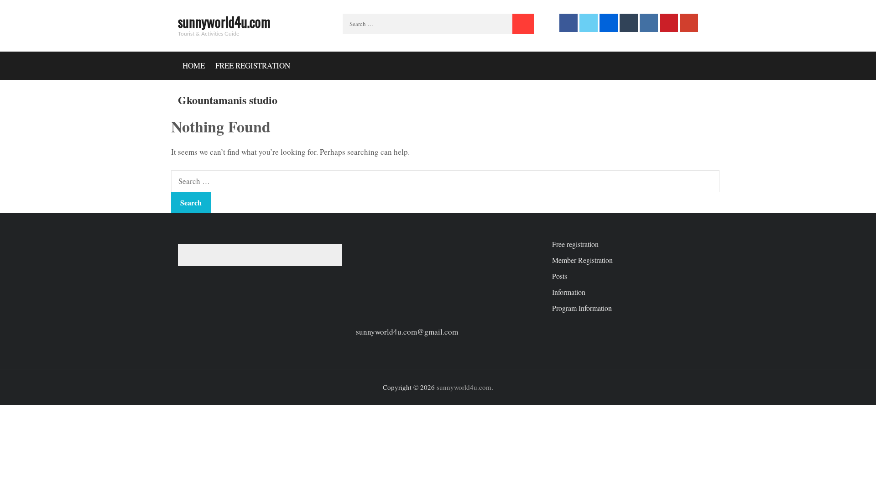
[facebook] (568, 23)
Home (193, 65)
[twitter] (588, 23)
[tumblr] (629, 23)
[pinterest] (669, 23)
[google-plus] (689, 23)
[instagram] (649, 23)
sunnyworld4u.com (224, 21)
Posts (559, 276)
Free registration (252, 65)
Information (568, 292)
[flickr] (609, 23)
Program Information (582, 308)
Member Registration (582, 260)
